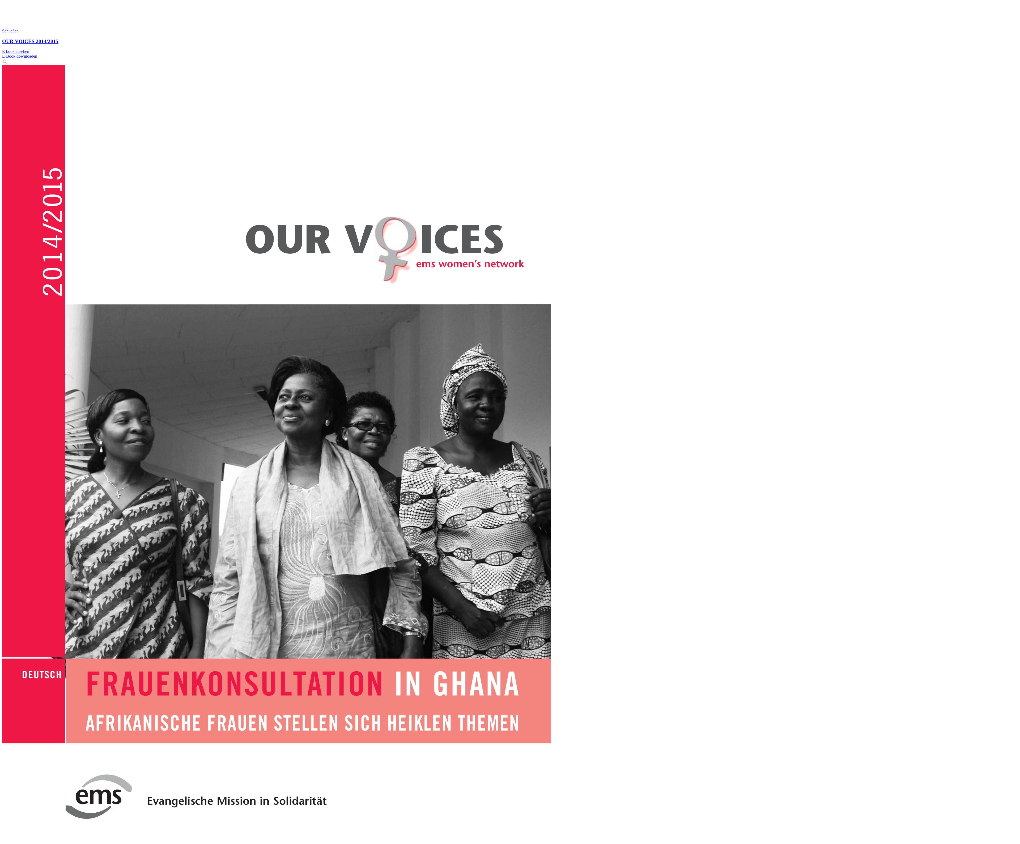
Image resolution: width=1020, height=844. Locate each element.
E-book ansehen (15, 51)
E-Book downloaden (19, 56)
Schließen (10, 31)
